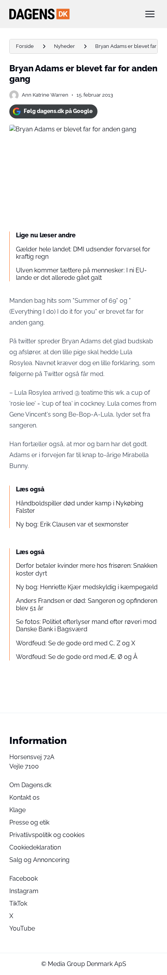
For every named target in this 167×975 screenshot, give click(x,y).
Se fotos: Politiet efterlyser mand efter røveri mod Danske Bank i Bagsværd (86, 625)
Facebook (23, 878)
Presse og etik (29, 822)
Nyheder (64, 46)
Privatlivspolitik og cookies (47, 835)
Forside (25, 46)
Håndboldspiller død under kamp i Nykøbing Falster (79, 507)
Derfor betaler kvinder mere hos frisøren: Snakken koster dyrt (86, 569)
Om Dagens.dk (30, 785)
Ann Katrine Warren (45, 95)
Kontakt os (24, 797)
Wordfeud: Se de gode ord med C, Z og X (75, 643)
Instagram (23, 891)
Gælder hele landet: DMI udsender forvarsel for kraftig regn (83, 253)
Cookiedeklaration (35, 847)
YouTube (22, 928)
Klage (17, 810)
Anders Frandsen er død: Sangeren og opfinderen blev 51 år (86, 604)
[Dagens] (71, 14)
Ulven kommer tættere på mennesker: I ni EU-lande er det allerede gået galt (81, 274)
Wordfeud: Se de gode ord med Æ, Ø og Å (76, 657)
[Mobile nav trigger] (150, 14)
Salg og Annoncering (39, 860)
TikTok (18, 903)
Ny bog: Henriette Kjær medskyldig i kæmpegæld (87, 587)
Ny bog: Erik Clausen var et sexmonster (72, 524)
